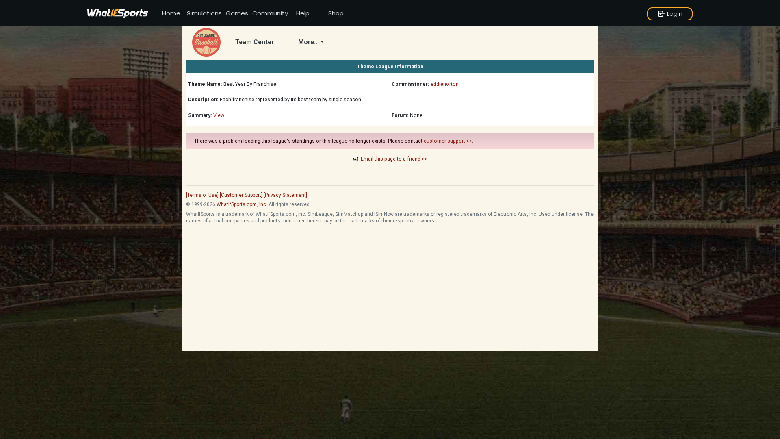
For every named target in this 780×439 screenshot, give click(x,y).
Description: (203, 99)
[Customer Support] (241, 195)
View (218, 115)
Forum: (400, 115)
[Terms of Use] (202, 195)
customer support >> (448, 141)
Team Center (254, 42)
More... (308, 42)
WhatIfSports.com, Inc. (242, 204)
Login (674, 13)
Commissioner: (410, 84)
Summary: (200, 115)
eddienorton (445, 84)
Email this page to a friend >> (394, 159)
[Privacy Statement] (285, 195)
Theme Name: (205, 84)
